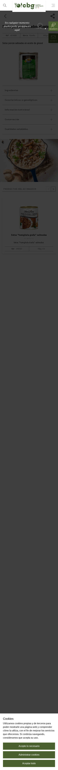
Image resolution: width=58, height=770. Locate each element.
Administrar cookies (29, 754)
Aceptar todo (29, 763)
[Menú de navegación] (53, 5)
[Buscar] (5, 5)
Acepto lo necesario (29, 746)
